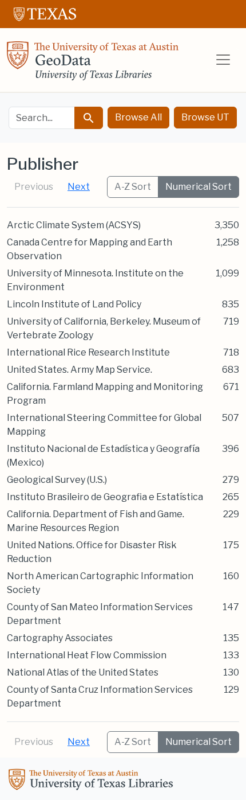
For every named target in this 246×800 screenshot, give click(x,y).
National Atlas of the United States (82, 672)
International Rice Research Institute (88, 352)
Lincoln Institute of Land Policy (74, 304)
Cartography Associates (60, 638)
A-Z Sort (132, 186)
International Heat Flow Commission (86, 655)
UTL (92, 781)
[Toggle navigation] (223, 59)
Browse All (138, 117)
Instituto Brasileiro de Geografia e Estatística (105, 496)
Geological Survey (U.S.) (57, 479)
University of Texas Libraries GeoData (92, 64)
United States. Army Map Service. (79, 369)
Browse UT (205, 117)
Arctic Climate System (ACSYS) (74, 225)
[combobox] (41, 117)
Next (79, 186)
